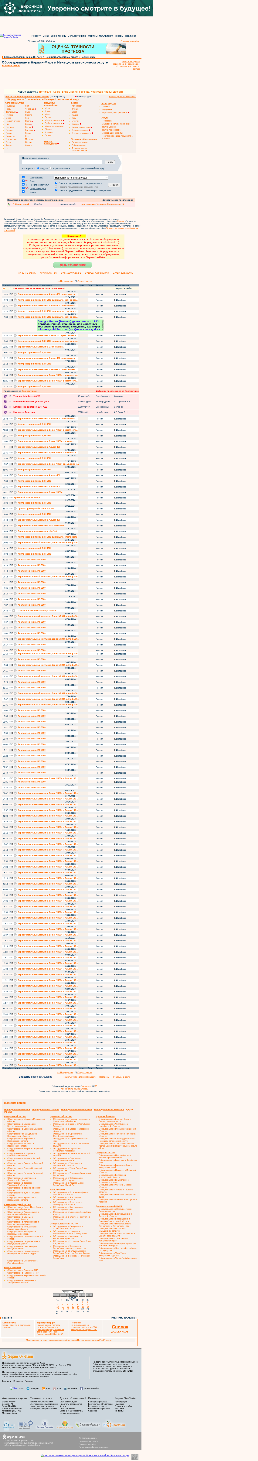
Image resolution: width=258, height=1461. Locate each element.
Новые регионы (12, 1267)
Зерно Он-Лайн (125, 1398)
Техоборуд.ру (29, 391)
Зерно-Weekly (58, 36)
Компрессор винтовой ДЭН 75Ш (34, 352)
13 (73, 1307)
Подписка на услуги (88, 1441)
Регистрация (121, 1402)
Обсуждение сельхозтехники (44, 1404)
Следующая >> (84, 281)
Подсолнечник (13, 121)
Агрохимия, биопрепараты (115, 112)
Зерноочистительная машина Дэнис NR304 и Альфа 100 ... (47, 778)
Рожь (8, 109)
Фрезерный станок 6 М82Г (26, 497)
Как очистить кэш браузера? (74, 1089)
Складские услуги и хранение (116, 124)
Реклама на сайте (130, 41)
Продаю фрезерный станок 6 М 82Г (35, 508)
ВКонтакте (72, 1388)
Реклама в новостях (98, 1406)
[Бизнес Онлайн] (45, 1428)
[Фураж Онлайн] (65, 1428)
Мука (47, 108)
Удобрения (107, 109)
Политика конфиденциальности (94, 1447)
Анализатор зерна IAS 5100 (31, 559)
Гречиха (10, 127)
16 (88, 1307)
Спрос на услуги (38, 188)
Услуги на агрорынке (70, 1413)
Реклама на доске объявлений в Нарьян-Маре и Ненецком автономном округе (126, 65)
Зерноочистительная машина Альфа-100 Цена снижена (46, 294)
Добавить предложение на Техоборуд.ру (117, 391)
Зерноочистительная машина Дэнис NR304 (39, 492)
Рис (7, 124)
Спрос (33, 181)
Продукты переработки (71, 1404)
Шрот (74, 112)
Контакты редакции (88, 1438)
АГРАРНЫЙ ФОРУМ (123, 273)
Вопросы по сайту (123, 1406)
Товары (119, 36)
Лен (27, 118)
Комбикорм (77, 106)
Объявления (106, 36)
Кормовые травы (101, 91)
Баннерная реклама (97, 1402)
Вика (65, 91)
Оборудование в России (17, 1109)
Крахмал (49, 132)
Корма (63, 1406)
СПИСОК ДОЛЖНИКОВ (97, 273)
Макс (21, 1388)
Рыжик (28, 133)
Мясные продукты (54, 120)
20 (73, 1309)
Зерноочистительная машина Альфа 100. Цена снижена (46, 335)
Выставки (119, 1408)
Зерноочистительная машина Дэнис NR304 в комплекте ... (47, 375)
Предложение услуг (39, 185)
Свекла (28, 115)
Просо (9, 133)
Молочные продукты (54, 126)
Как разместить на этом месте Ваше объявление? (39, 288)
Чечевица (30, 109)
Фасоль (9, 145)
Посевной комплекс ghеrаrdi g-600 (31, 401)
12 (68, 1307)
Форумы (92, 36)
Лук (27, 136)
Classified (7, 1318)
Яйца (47, 129)
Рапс (27, 112)
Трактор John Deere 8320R (26, 396)
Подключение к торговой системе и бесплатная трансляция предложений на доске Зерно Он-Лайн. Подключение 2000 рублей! (50, 1328)
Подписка (130, 36)
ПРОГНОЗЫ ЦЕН (48, 273)
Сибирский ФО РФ (105, 1152)
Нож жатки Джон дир (24, 412)
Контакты (6, 1381)
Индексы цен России (12, 1408)
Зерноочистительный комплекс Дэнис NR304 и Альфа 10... (48, 542)
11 (63, 1307)
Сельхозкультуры (68, 1402)
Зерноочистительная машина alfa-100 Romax (40, 525)
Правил (120, 221)
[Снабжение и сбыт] (9, 1430)
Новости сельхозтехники (42, 1406)
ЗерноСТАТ (7, 1404)
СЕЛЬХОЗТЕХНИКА (71, 273)
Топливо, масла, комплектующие (79, 149)
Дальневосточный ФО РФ (109, 1206)
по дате (44, 168)
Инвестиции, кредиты (112, 133)
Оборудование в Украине (45, 1109)
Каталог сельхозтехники (41, 1402)
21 (78, 1309)
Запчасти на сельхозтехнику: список (37, 610)
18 (63, 1309)
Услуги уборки (109, 127)
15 (83, 1307)
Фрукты (28, 145)
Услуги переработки (111, 130)
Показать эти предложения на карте (79, 1077)
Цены (46, 36)
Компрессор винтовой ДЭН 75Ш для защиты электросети (47, 537)
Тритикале (45, 91)
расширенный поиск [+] (92, 168)
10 (58, 1307)
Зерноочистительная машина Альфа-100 (38, 447)
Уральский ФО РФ (105, 1116)
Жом (74, 118)
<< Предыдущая (65, 281)
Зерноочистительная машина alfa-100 (37, 531)
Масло (48, 114)
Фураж (75, 109)
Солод (48, 135)
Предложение (36, 177)
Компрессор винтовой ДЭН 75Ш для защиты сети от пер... (47, 300)
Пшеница (10, 106)
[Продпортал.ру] (114, 1428)
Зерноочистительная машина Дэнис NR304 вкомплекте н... (48, 464)
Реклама (29, 1381)
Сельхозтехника (77, 36)
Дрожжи (118, 91)
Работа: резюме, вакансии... (122, 96)
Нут (7, 148)
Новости (36, 36)
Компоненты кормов (82, 133)
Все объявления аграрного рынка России (27, 96)
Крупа (47, 111)
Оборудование (15, 99)
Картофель (11, 139)
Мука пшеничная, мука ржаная (41, 1340)
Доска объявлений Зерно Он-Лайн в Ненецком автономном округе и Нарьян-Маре (50, 57)
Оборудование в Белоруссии (76, 1109)
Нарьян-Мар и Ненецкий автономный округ (53, 99)
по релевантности (61, 168)
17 (58, 1309)
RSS (48, 1388)
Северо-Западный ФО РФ (17, 1204)
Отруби (75, 121)
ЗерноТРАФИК (9, 1406)
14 (78, 1307)
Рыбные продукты (54, 123)
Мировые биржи (9, 1413)
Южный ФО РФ (57, 1190)
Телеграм (34, 1388)
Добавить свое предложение (118, 200)
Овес (8, 118)
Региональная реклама (99, 1408)
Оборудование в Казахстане (109, 1109)
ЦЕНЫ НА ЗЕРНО (27, 273)
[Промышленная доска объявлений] (26, 1429)
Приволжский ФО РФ (61, 1116)
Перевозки (107, 121)
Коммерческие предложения (43, 1408)
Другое (33, 192)
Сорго (56, 91)
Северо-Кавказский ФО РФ (64, 1224)
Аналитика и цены (15, 1398)
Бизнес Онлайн (91, 1388)
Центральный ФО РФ (15, 1116)
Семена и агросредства (71, 1411)
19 (68, 1309)
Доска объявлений (73, 1398)
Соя (27, 106)
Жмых (75, 115)
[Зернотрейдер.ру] (88, 1428)
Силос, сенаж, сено (81, 127)
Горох (8, 142)
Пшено (9, 130)
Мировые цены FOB (11, 1411)
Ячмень (9, 115)
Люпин (73, 91)
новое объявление (36, 1076)
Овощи (28, 142)
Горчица (84, 91)
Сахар (48, 117)
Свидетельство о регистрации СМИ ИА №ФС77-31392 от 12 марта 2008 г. (37, 1365)
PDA (59, 1388)
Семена (106, 106)
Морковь (29, 139)
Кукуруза (10, 136)
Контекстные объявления (100, 1404)
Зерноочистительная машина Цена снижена (40, 347)
